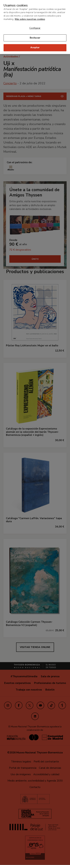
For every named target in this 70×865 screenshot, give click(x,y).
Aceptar (35, 47)
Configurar (34, 28)
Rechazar (35, 37)
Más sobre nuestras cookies (30, 19)
